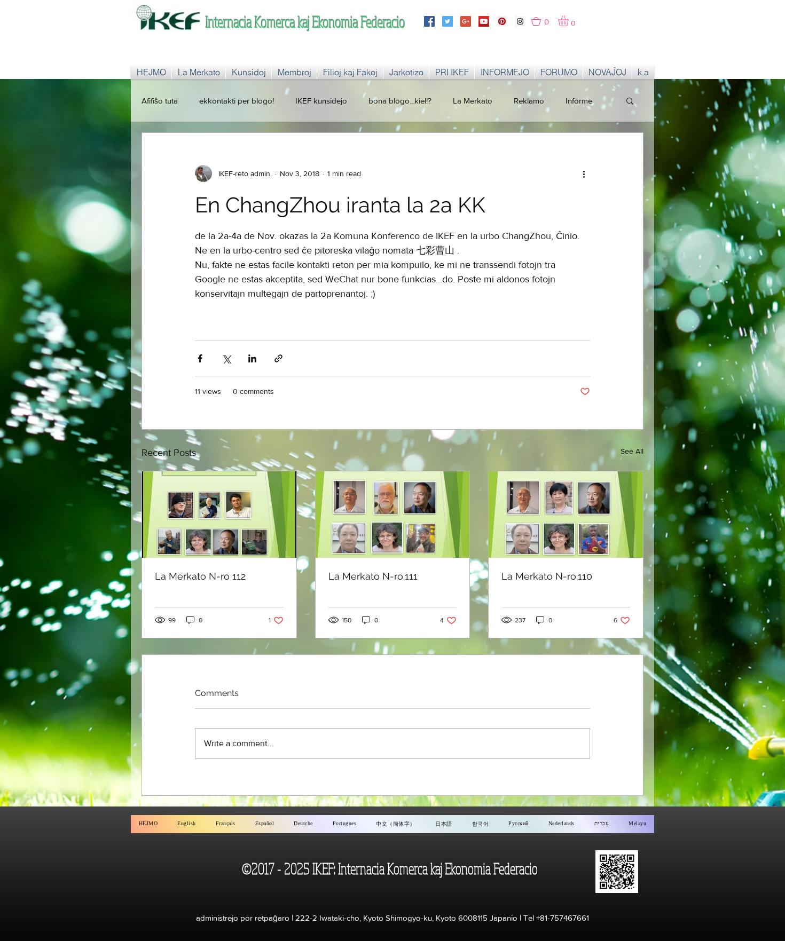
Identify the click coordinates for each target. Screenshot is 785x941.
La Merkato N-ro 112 (200, 576)
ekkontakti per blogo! (236, 100)
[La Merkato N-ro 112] (219, 514)
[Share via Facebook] (200, 358)
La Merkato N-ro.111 (373, 576)
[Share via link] (278, 358)
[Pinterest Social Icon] (502, 21)
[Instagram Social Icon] (520, 21)
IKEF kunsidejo (321, 100)
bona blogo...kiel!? (399, 100)
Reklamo (529, 100)
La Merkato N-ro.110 (546, 576)
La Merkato (472, 100)
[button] (544, 21)
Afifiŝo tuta (160, 100)
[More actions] (583, 173)
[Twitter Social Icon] (447, 21)
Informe (579, 100)
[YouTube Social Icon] (483, 21)
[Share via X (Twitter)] (226, 358)
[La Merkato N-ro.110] (566, 514)
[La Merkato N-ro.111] (393, 514)
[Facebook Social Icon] (429, 21)
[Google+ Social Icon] (465, 21)
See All (632, 451)
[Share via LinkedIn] (252, 358)
